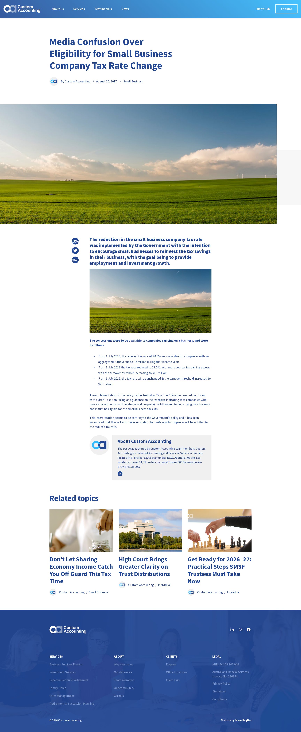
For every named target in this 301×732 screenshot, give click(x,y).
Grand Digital (243, 720)
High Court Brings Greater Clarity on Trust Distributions (144, 566)
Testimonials (103, 9)
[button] (75, 241)
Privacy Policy (221, 683)
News (125, 9)
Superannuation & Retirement (68, 680)
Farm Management (61, 696)
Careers (119, 696)
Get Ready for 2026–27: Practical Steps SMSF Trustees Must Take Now (219, 570)
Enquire (171, 664)
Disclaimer (219, 691)
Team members (124, 680)
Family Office (57, 688)
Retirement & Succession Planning (71, 704)
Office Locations (176, 672)
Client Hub (172, 680)
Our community (124, 688)
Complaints (219, 699)
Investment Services (62, 672)
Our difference (123, 672)
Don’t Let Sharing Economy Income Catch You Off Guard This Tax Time (81, 570)
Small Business (133, 81)
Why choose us (123, 664)
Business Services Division (66, 664)
